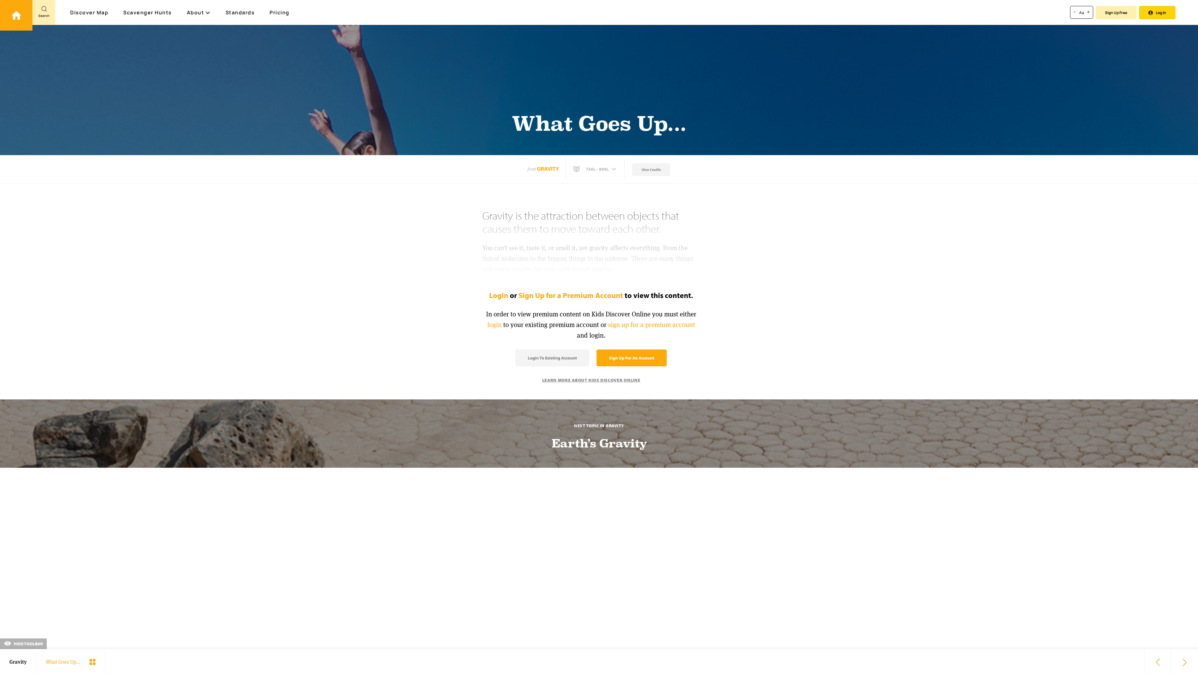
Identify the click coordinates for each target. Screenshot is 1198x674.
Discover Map (89, 12)
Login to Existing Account (552, 358)
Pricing (280, 12)
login (494, 324)
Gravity (548, 168)
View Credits (651, 169)
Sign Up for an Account (631, 358)
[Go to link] (16, 15)
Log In (1161, 12)
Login (498, 295)
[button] (595, 169)
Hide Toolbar (28, 644)
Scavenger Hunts (147, 12)
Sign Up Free (1116, 12)
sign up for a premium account (651, 324)
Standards (240, 12)
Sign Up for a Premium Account (571, 295)
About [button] (195, 12)
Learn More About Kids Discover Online (591, 380)
